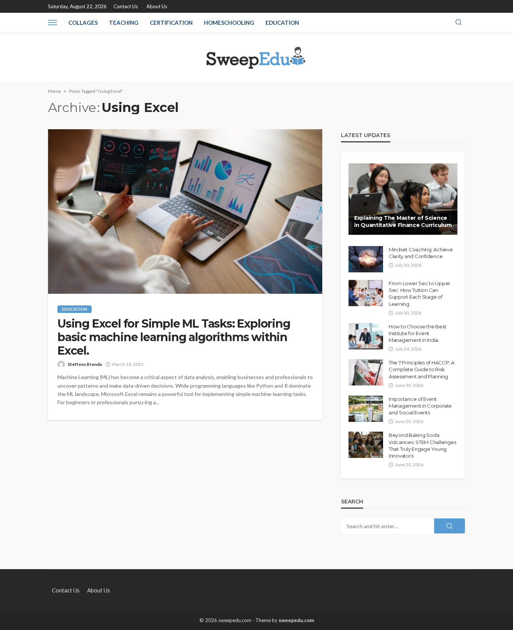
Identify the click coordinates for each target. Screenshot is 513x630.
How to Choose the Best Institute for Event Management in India (417, 333)
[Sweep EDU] (256, 57)
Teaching (124, 22)
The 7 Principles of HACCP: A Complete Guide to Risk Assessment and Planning (421, 369)
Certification (171, 22)
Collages (83, 22)
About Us (156, 6)
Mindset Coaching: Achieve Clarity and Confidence (421, 252)
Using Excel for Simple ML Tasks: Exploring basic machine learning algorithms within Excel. (173, 337)
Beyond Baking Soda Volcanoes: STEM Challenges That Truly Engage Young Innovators (422, 445)
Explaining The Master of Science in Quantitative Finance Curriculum (402, 222)
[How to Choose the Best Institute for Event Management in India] (366, 336)
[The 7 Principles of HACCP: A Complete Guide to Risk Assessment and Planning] (366, 372)
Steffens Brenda (85, 364)
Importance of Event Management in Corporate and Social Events (420, 405)
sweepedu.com (296, 620)
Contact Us (125, 6)
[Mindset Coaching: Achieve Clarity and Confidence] (366, 259)
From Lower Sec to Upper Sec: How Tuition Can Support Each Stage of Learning (419, 293)
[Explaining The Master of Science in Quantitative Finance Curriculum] (403, 199)
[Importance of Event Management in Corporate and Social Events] (366, 409)
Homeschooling (229, 22)
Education (282, 22)
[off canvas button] (52, 22)
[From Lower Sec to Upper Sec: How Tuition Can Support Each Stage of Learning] (366, 293)
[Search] (458, 22)
